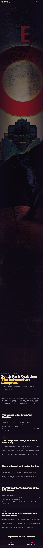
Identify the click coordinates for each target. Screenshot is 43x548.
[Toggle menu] (41, 2)
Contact (37, 1)
